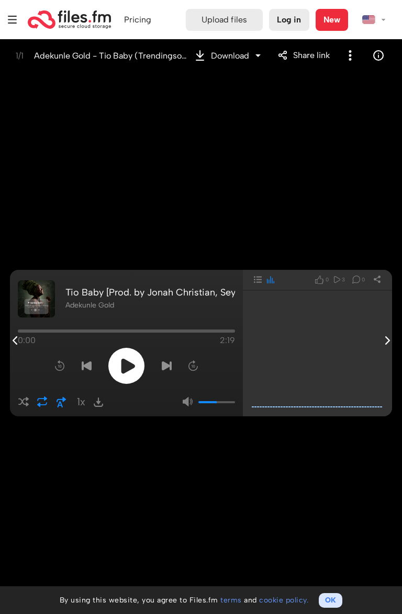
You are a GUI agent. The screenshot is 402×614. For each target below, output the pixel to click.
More (350, 55)
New (331, 20)
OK (330, 600)
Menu (12, 19)
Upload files (224, 20)
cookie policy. (283, 600)
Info (378, 55)
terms (231, 600)
